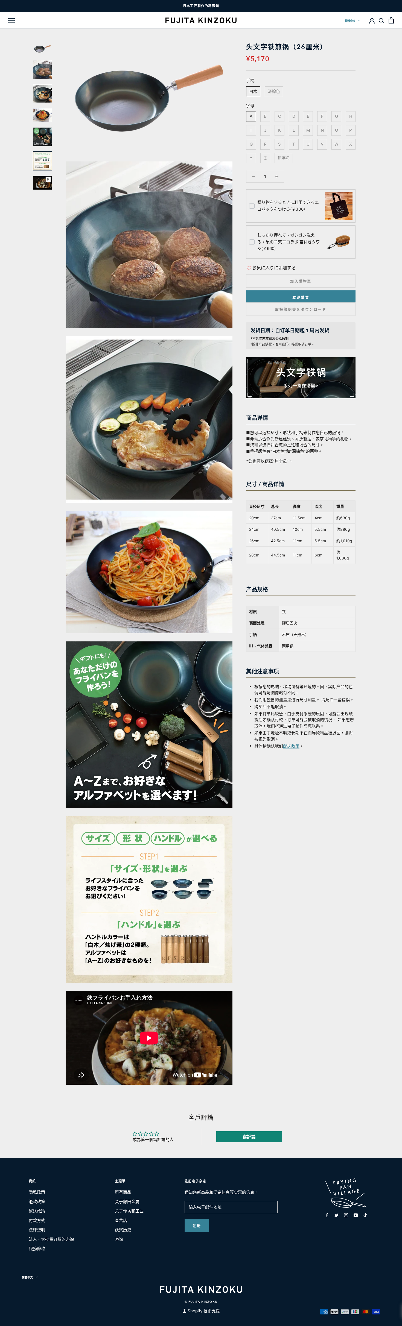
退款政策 (37, 1201)
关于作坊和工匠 (129, 1210)
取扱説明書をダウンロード (300, 309)
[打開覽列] (11, 20)
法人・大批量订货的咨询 (51, 1239)
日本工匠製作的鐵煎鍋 (201, 6)
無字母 (284, 157)
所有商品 (123, 1192)
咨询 (119, 1239)
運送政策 (37, 1210)
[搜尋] (381, 20)
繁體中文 (350, 20)
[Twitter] (336, 1215)
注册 (197, 1225)
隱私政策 (37, 1192)
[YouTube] (356, 1215)
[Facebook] (327, 1215)
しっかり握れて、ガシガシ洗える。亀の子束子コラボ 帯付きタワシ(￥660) (288, 241)
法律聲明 (37, 1229)
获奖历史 (123, 1229)
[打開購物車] (391, 20)
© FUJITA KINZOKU (201, 1301)
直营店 (121, 1220)
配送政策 (291, 746)
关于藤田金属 (127, 1201)
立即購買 (300, 297)
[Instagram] (346, 1215)
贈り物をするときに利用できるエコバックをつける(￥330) (288, 206)
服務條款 (37, 1248)
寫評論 (249, 1136)
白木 (253, 91)
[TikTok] (365, 1215)
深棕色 (274, 91)
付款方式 (37, 1220)
